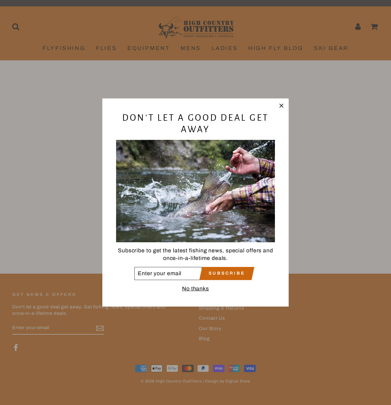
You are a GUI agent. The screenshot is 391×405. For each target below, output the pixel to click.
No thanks (195, 289)
